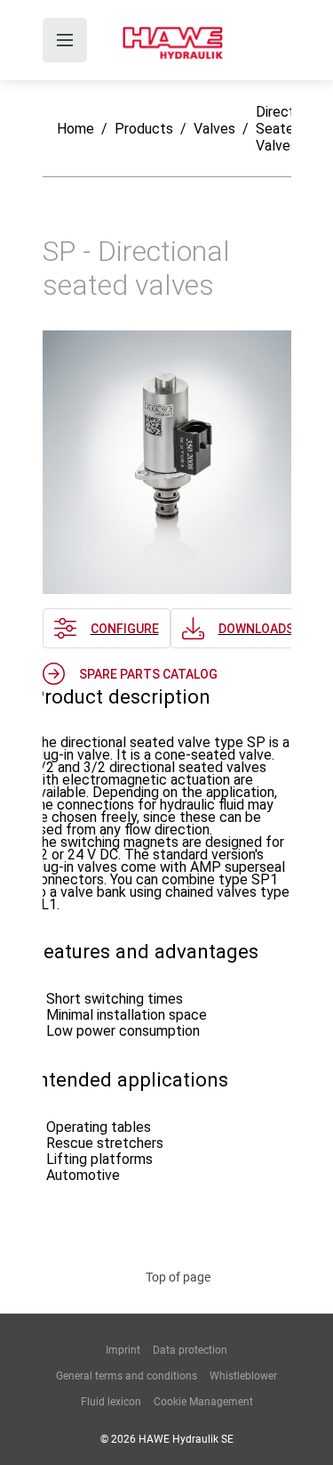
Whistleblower (243, 1376)
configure (125, 629)
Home (75, 128)
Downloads (256, 629)
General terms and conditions (126, 1376)
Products (144, 128)
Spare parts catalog (148, 674)
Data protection (190, 1350)
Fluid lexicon (111, 1402)
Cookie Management (203, 1402)
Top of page (178, 1277)
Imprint (123, 1350)
